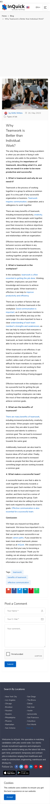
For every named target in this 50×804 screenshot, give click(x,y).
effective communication (18, 582)
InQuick (21, 544)
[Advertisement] (25, 47)
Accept (10, 797)
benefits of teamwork (17, 577)
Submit (10, 664)
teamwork (17, 572)
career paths (18, 537)
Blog (12, 16)
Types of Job (12, 116)
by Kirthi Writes (15, 113)
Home (4, 16)
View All (29, 728)
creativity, (38, 214)
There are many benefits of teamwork (22, 416)
